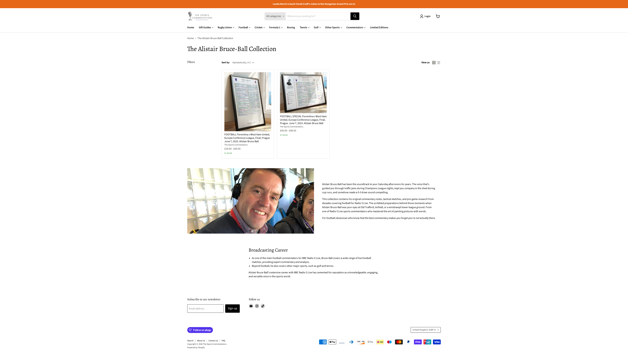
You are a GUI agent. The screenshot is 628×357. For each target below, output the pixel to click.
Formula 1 (275, 27)
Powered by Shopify (196, 347)
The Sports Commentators (236, 144)
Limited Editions (379, 27)
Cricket (259, 27)
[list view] (438, 62)
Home (190, 27)
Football (243, 27)
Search (190, 340)
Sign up (232, 308)
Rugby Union (225, 27)
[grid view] (434, 62)
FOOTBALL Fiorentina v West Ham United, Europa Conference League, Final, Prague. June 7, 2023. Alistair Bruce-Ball (247, 138)
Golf (316, 27)
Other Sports (332, 27)
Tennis (304, 27)
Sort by (225, 62)
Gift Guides (205, 27)
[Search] (354, 16)
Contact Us (213, 340)
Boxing (291, 27)
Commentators (355, 27)
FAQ (223, 340)
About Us (201, 340)
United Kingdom (424, 330)
